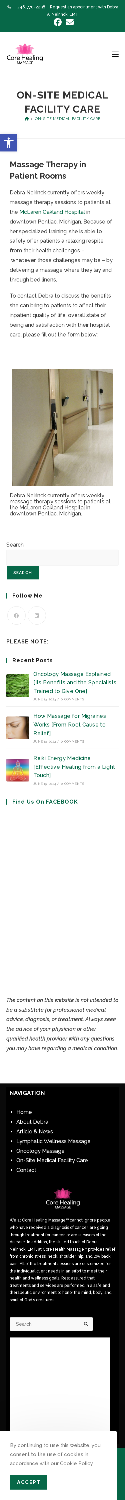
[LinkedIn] (37, 615)
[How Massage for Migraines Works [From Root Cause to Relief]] (17, 727)
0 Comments (72, 699)
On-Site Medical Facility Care (67, 119)
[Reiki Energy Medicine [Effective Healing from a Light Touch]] (17, 770)
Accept (29, 1482)
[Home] (27, 119)
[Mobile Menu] (115, 54)
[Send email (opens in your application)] (69, 22)
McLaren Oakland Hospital (52, 212)
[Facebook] (16, 615)
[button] (8, 142)
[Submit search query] (86, 1324)
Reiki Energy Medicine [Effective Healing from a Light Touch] (74, 766)
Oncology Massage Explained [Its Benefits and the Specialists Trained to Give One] (74, 682)
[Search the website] (51, 1323)
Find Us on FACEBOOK (45, 802)
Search (15, 545)
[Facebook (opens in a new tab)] (58, 22)
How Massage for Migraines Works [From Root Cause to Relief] (69, 724)
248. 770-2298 (31, 7)
